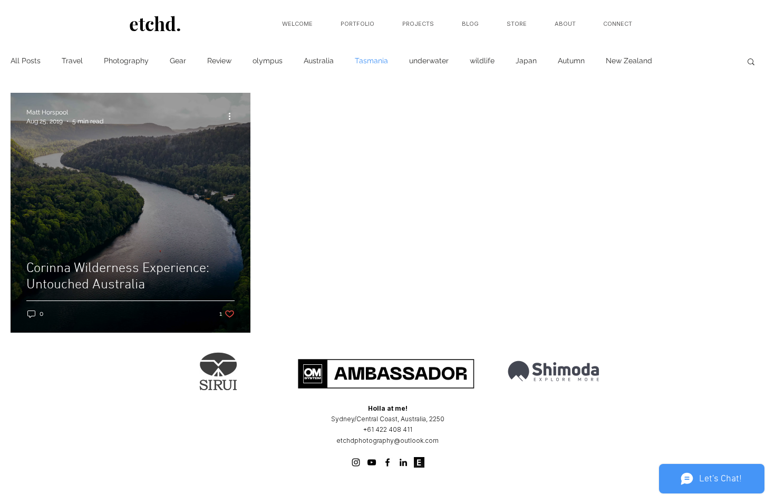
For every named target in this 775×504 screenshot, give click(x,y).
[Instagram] (356, 462)
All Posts (26, 60)
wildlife (482, 60)
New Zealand (629, 60)
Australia (319, 60)
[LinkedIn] (403, 462)
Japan (526, 60)
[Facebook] (387, 462)
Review (219, 60)
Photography (126, 60)
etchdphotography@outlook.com (387, 440)
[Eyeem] (419, 462)
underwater (429, 60)
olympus (268, 60)
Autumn (571, 60)
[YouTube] (371, 462)
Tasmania (371, 60)
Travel (72, 60)
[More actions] (233, 116)
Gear (178, 60)
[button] (751, 62)
